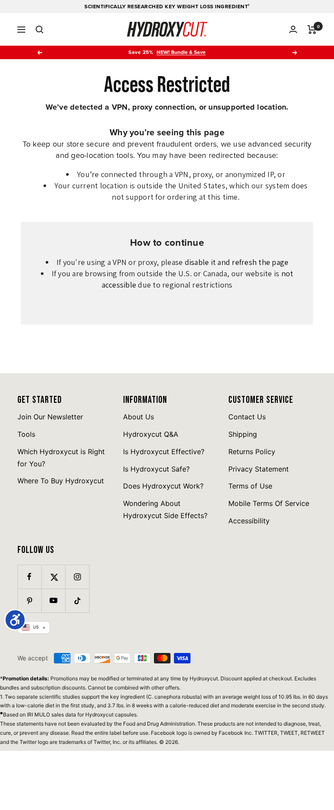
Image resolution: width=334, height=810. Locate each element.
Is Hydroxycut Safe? (156, 469)
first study (82, 705)
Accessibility (249, 520)
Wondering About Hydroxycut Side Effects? (165, 509)
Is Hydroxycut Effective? (163, 451)
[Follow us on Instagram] (77, 577)
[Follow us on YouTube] (53, 601)
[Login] (293, 29)
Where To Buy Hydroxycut (60, 480)
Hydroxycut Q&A (150, 434)
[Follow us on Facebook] (29, 577)
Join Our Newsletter (50, 416)
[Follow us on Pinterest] (29, 601)
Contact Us (247, 416)
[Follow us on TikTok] (77, 601)
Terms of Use (250, 486)
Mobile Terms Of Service (268, 503)
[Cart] (312, 29)
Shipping (242, 434)
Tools (26, 434)
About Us (138, 416)
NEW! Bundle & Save (181, 52)
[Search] (39, 29)
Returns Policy (251, 451)
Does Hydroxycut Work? (163, 486)
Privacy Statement (258, 469)
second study (308, 705)
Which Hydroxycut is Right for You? (61, 457)
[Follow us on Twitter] (53, 577)
